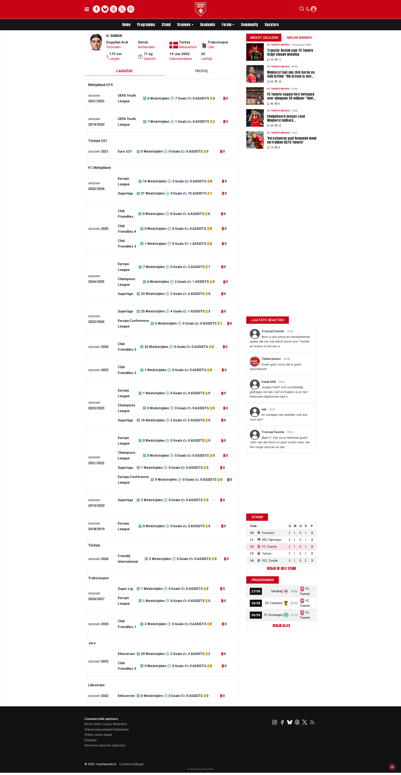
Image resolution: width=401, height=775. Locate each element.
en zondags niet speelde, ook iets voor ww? (278, 417)
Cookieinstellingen (131, 764)
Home (126, 24)
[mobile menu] (87, 9)
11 (279, 59)
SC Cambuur (274, 603)
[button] (301, 9)
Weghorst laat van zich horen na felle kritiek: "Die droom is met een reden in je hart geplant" (291, 74)
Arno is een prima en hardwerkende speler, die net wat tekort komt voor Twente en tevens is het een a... (280, 341)
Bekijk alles (281, 625)
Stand (166, 24)
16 (271, 59)
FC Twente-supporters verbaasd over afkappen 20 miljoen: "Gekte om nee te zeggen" (291, 96)
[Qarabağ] (285, 591)
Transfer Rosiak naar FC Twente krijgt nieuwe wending (290, 52)
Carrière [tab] (124, 71)
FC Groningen (273, 615)
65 (271, 81)
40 (271, 103)
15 (271, 147)
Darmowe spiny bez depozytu (105, 745)
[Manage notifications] (392, 767)
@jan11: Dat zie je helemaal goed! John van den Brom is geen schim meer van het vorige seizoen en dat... (280, 442)
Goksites (91, 740)
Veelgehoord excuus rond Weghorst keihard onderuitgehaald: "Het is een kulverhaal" (288, 118)
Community (249, 24)
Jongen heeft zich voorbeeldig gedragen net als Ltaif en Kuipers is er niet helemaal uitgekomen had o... (278, 391)
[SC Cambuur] (285, 603)
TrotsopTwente (273, 331)
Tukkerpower (271, 359)
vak (264, 409)
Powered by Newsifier (200, 769)
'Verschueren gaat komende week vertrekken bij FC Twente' (291, 140)
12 (279, 125)
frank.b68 (269, 382)
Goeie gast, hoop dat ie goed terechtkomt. (275, 367)
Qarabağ (277, 591)
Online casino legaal (98, 735)
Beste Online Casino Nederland (106, 724)
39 (271, 125)
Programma (146, 24)
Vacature (272, 24)
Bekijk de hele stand (281, 568)
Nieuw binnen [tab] (299, 37)
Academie (207, 24)
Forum (226, 24)
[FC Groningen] (285, 615)
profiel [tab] (202, 71)
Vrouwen (183, 24)
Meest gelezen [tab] (264, 37)
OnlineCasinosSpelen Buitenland (106, 729)
